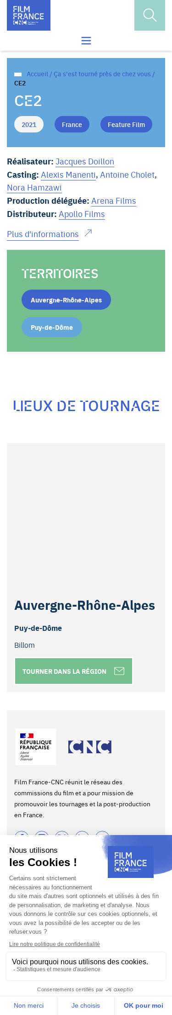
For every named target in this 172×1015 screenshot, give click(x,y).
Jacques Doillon (84, 161)
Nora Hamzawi (34, 187)
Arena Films (113, 200)
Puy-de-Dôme (52, 327)
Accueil (37, 73)
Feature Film (126, 124)
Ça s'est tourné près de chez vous (102, 73)
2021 (29, 124)
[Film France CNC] (28, 15)
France (72, 124)
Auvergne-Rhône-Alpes (66, 299)
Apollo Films (82, 213)
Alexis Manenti (68, 174)
